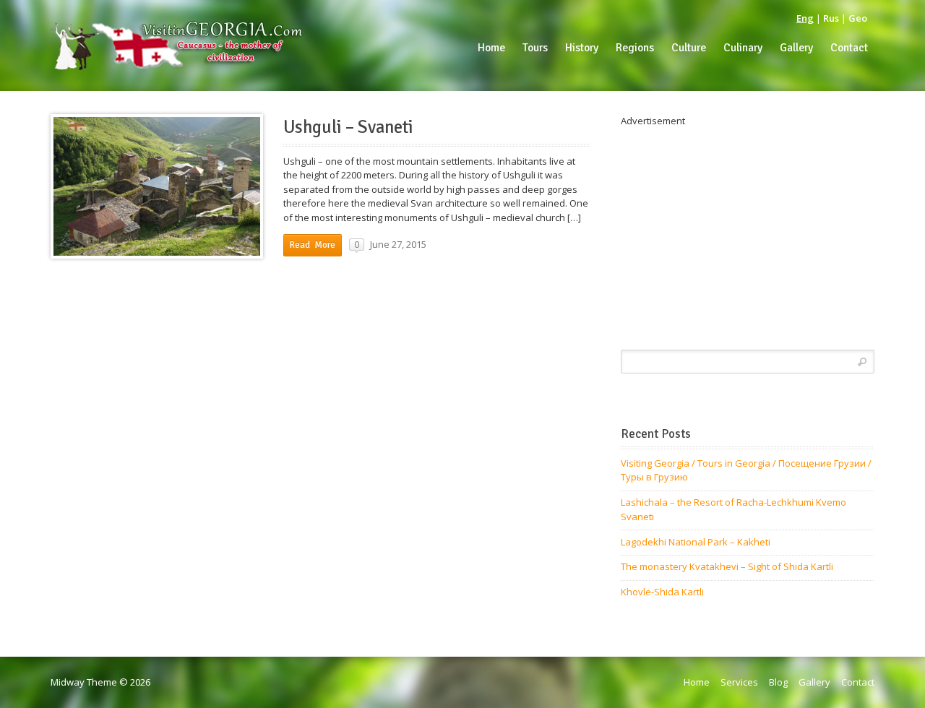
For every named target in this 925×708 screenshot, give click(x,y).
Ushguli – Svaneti (348, 127)
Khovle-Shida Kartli (662, 591)
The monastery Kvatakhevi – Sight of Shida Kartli (727, 566)
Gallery (814, 681)
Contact (857, 681)
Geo (857, 18)
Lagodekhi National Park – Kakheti (695, 541)
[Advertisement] (747, 230)
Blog (778, 681)
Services (739, 681)
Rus (831, 18)
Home (697, 681)
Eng (805, 18)
